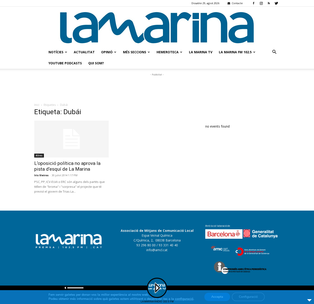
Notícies (56, 52)
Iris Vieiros (41, 175)
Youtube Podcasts (65, 63)
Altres (39, 155)
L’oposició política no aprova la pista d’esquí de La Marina (67, 166)
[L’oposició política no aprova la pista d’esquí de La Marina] (71, 139)
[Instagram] (261, 3)
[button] (274, 52)
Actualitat (84, 52)
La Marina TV (200, 52)
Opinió (107, 52)
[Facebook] (253, 3)
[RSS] (268, 3)
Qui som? (96, 63)
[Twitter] (276, 3)
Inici (36, 105)
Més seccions (134, 52)
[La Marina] (157, 27)
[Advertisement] (157, 87)
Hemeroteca (168, 52)
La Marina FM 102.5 (235, 52)
